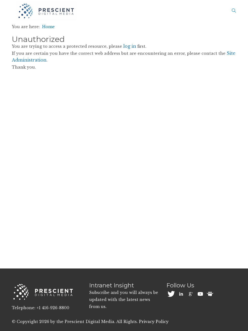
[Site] (46, 11)
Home (48, 27)
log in (129, 46)
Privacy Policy (154, 321)
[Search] (233, 11)
